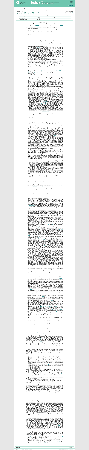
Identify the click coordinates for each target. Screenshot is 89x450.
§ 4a (42, 186)
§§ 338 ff (61, 229)
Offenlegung (71, 449)
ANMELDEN (70, 5)
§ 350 (45, 129)
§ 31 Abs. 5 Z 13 (43, 103)
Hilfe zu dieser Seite (68, 12)
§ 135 (30, 36)
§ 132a (60, 278)
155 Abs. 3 (47, 306)
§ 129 (37, 442)
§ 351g (55, 135)
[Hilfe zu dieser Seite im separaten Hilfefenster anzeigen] (72, 12)
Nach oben (70, 447)
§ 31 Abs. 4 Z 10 (53, 44)
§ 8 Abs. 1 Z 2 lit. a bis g (58, 185)
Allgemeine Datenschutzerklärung (63, 449)
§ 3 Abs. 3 (35, 186)
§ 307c (31, 289)
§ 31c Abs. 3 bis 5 (46, 324)
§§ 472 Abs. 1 (41, 341)
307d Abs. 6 (57, 306)
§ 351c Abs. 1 (44, 101)
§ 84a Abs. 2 (50, 43)
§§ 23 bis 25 (37, 25)
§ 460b (41, 70)
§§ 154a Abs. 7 (41, 306)
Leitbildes (38, 47)
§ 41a (52, 256)
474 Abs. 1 (48, 341)
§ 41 (56, 311)
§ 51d (29, 269)
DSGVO (53, 422)
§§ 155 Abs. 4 (54, 309)
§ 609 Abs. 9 (46, 245)
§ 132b (30, 280)
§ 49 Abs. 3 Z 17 (31, 205)
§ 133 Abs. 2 (56, 95)
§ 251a (59, 441)
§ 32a (39, 237)
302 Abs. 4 (51, 306)
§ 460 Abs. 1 (48, 364)
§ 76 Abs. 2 (48, 224)
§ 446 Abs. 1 (50, 300)
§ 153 (60, 36)
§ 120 (45, 442)
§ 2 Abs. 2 (61, 25)
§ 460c (56, 70)
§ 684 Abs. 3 (35, 72)
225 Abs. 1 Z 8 (38, 436)
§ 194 (43, 296)
